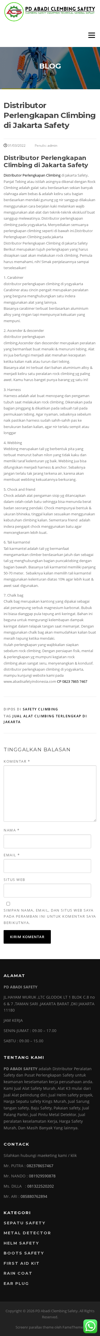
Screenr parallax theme (35, 1327)
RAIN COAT (18, 1273)
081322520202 (40, 1186)
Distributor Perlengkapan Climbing (32, 175)
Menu (91, 35)
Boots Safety (24, 1253)
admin (52, 145)
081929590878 (42, 1175)
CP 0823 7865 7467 (72, 681)
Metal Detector (27, 1232)
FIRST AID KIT (22, 1263)
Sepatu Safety (25, 1222)
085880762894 (34, 1196)
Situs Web (14, 879)
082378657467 (40, 1165)
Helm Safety (21, 1243)
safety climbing (40, 709)
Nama (11, 830)
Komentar (17, 761)
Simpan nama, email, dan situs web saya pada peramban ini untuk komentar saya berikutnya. (50, 916)
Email (12, 854)
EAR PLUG (16, 1283)
